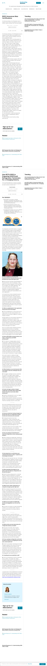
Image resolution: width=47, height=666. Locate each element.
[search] (4, 3)
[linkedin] (10, 30)
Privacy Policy (30, 663)
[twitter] (12, 30)
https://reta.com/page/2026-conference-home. (11, 577)
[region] (23, 664)
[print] (21, 30)
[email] (15, 30)
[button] (3, 3)
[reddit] (13, 30)
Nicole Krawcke (12, 187)
